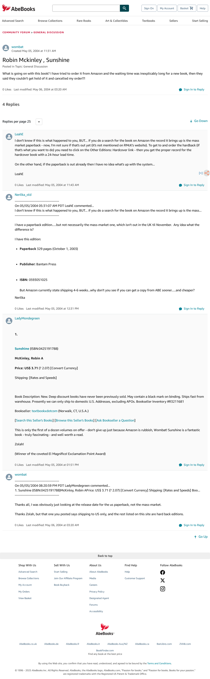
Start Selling (200, 20)
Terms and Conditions (159, 663)
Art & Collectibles (116, 20)
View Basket (25, 598)
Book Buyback (61, 584)
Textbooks (148, 20)
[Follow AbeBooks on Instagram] (175, 588)
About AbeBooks (98, 571)
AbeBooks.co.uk (28, 643)
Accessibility (96, 611)
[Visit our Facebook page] (175, 572)
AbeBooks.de (51, 643)
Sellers (173, 20)
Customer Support (135, 578)
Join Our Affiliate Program (68, 578)
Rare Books (84, 20)
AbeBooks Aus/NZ (117, 643)
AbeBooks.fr (72, 643)
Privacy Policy (96, 591)
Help (202, 8)
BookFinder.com (105, 652)
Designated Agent (99, 598)
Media (92, 578)
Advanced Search (13, 20)
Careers (93, 584)
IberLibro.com (164, 643)
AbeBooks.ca (142, 643)
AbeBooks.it (93, 643)
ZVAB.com (185, 643)
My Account (167, 8)
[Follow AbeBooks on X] (175, 580)
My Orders (24, 591)
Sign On (149, 8)
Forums (93, 604)
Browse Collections (50, 20)
